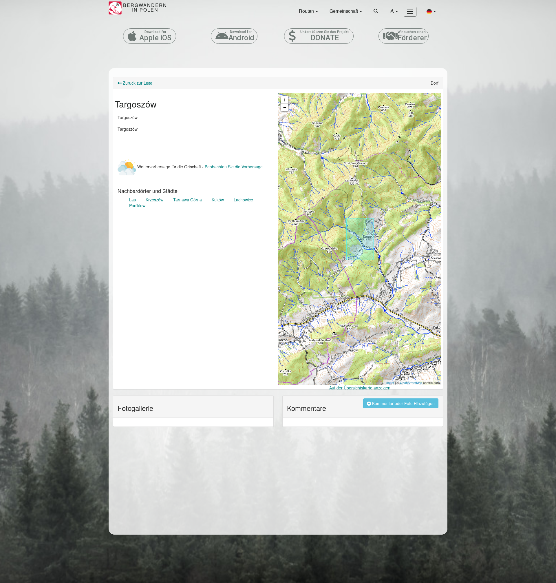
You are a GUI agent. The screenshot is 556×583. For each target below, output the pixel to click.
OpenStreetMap (411, 382)
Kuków (218, 200)
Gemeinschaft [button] (344, 11)
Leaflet (389, 382)
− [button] (284, 107)
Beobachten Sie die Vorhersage (234, 167)
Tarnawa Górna (187, 200)
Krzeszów (154, 200)
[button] (431, 11)
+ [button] (284, 100)
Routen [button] (307, 11)
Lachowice (243, 200)
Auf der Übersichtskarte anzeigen (359, 388)
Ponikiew (137, 205)
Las (132, 200)
